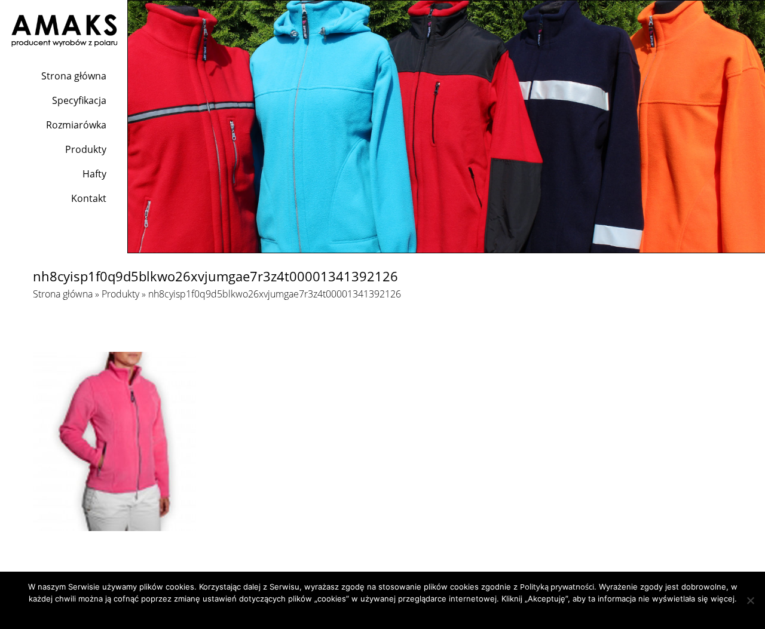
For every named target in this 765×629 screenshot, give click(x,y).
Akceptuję (350, 614)
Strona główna (73, 75)
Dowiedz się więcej (406, 614)
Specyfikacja (79, 100)
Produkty (85, 149)
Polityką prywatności (557, 586)
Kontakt (88, 198)
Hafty (94, 173)
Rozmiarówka (76, 124)
